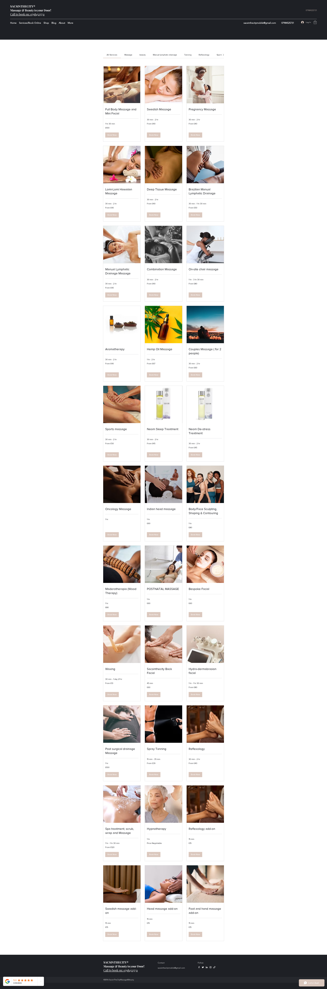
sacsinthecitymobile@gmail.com (260, 22)
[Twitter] (203, 967)
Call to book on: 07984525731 (27, 14)
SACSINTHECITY (21, 6)
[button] (315, 22)
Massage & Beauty (22, 10)
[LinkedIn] (206, 967)
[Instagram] (210, 967)
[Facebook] (199, 967)
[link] (112, 55)
